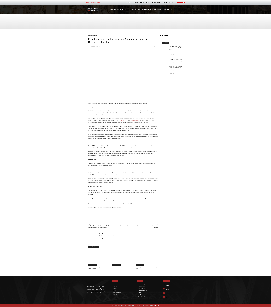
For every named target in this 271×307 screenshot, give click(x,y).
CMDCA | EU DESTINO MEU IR (176, 53)
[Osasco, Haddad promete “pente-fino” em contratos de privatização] (165, 61)
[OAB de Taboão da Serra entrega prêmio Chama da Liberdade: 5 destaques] (99, 258)
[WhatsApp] (107, 49)
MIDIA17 (157, 305)
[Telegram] (113, 49)
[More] (120, 49)
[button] (183, 9)
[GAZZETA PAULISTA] (93, 9)
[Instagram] (180, 2)
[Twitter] (182, 2)
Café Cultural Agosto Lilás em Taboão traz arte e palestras (123, 267)
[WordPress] (104, 238)
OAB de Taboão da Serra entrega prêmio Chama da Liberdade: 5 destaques (175, 67)
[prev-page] (89, 272)
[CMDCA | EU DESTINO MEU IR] (165, 54)
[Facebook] (178, 2)
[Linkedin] (110, 49)
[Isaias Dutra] (89, 46)
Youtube (167, 297)
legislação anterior (135, 120)
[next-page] (91, 272)
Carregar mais (172, 73)
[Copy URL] (117, 49)
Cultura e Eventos (91, 35)
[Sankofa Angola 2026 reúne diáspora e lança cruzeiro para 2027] (147, 258)
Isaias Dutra (93, 46)
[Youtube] (184, 2)
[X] (104, 49)
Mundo (96, 35)
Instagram (167, 289)
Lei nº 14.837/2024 (123, 120)
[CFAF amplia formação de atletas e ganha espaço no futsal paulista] (165, 48)
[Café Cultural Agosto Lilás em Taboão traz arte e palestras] (123, 258)
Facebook (167, 285)
